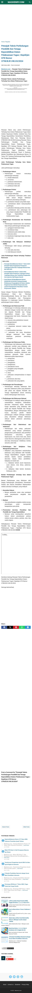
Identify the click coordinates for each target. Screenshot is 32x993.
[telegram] (28, 627)
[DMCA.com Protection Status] (7, 949)
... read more (25, 845)
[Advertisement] (16, 23)
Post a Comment (15, 65)
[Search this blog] (30, 2)
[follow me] (18, 977)
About (4, 984)
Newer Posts (5, 827)
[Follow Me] (14, 977)
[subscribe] (21, 977)
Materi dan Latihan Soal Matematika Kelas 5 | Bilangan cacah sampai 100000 (19, 919)
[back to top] (28, 989)
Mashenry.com (16, 2)
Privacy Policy (25, 984)
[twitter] (10, 627)
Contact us (10, 984)
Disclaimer (17, 984)
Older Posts (26, 827)
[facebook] (4, 627)
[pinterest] (16, 627)
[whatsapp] (22, 627)
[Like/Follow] (10, 977)
